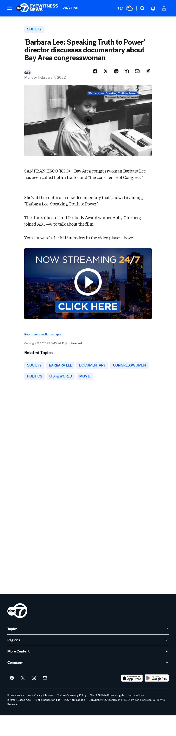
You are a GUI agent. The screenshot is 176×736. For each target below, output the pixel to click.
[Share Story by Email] (137, 71)
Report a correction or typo (42, 334)
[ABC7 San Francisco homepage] (37, 8)
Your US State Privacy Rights (107, 695)
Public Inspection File (47, 699)
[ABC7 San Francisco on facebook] (11, 678)
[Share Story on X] (106, 71)
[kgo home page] (17, 610)
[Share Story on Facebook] (95, 71)
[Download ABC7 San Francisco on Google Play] (157, 678)
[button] (9, 7)
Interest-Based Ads (19, 699)
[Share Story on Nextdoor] (127, 71)
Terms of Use (136, 695)
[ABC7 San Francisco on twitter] (23, 678)
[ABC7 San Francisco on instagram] (33, 678)
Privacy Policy (15, 695)
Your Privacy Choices (40, 695)
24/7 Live (70, 7)
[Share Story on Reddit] (116, 71)
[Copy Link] (148, 71)
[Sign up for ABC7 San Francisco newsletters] (45, 678)
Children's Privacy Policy (71, 695)
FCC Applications (74, 699)
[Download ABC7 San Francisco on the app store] (132, 678)
